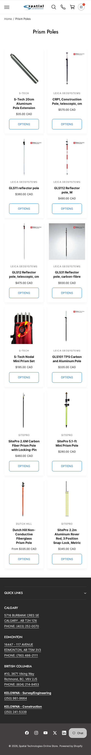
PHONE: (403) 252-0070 (21, 626)
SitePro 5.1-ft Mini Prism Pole (67, 443)
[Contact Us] (63, 7)
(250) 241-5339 (15, 712)
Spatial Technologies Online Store (38, 746)
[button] (6, 7)
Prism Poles (22, 18)
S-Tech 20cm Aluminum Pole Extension (24, 103)
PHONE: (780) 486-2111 (21, 655)
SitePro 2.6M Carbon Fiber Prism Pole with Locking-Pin (23, 445)
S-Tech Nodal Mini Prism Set (23, 359)
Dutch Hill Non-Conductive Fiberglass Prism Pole (24, 536)
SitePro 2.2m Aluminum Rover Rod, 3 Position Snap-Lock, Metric (66, 536)
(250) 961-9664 (15, 698)
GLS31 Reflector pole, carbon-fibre (66, 274)
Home (8, 18)
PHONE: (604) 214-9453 (21, 684)
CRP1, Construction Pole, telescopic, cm (67, 101)
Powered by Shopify (70, 746)
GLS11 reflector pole (24, 188)
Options (24, 124)
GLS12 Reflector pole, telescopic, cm (24, 274)
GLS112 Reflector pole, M (67, 190)
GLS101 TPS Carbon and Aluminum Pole (66, 359)
